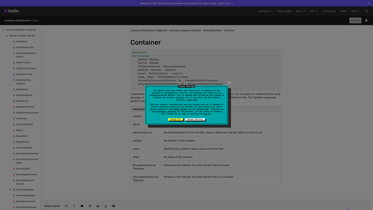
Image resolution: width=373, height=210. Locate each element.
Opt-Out (207, 114)
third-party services (165, 111)
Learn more (192, 100)
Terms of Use (202, 109)
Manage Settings (195, 119)
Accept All (175, 119)
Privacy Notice (180, 109)
